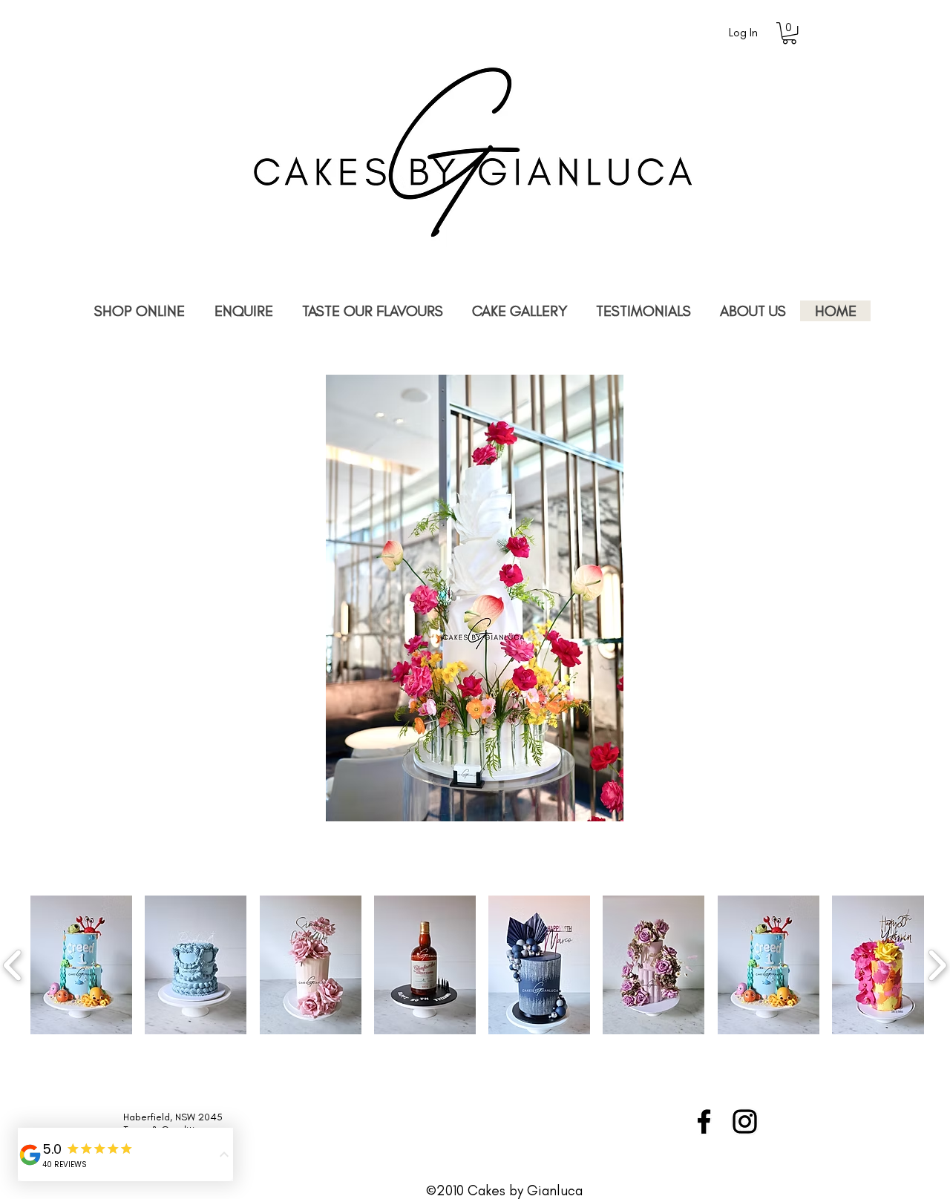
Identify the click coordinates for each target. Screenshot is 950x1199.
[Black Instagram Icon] (745, 1121)
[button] (81, 965)
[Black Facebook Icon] (704, 1121)
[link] (789, 33)
